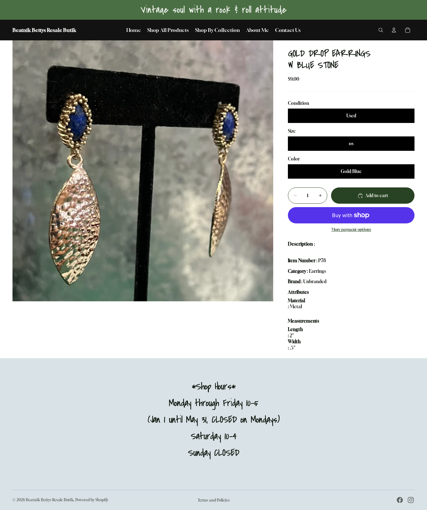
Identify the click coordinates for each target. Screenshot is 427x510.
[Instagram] (410, 500)
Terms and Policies (214, 500)
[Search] (381, 30)
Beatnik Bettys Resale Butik (49, 499)
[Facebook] (400, 500)
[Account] (394, 30)
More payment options (351, 229)
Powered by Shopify (91, 499)
